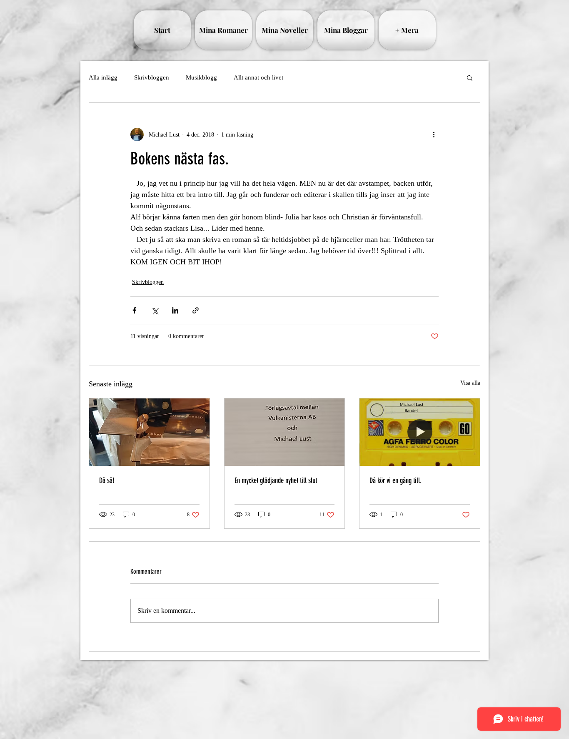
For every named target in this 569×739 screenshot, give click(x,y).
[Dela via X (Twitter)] (155, 310)
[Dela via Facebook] (134, 310)
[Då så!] (149, 432)
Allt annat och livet (258, 77)
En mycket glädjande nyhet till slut (276, 480)
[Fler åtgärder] (434, 134)
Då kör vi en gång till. (395, 480)
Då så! (106, 480)
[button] (470, 77)
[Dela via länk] (196, 310)
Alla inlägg (103, 77)
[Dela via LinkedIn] (175, 310)
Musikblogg (201, 77)
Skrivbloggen (151, 77)
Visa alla (470, 383)
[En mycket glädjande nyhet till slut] (285, 432)
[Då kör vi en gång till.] (419, 432)
